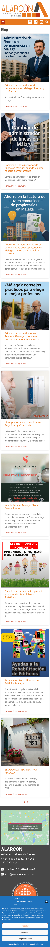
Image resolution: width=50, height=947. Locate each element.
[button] (46, 901)
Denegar (25, 932)
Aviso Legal (39, 944)
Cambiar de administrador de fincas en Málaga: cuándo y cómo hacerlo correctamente (24, 168)
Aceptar (25, 926)
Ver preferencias (25, 939)
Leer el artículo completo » (16, 106)
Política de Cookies (13, 944)
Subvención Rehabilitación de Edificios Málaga (22, 682)
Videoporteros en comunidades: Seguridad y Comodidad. (23, 424)
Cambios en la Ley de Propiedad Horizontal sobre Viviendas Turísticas (23, 594)
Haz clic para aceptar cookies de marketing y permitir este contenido (25, 827)
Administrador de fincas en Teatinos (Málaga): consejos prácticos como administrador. (22, 336)
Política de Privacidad (27, 944)
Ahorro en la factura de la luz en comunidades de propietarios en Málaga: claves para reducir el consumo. (23, 249)
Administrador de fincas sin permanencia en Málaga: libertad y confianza (25, 88)
